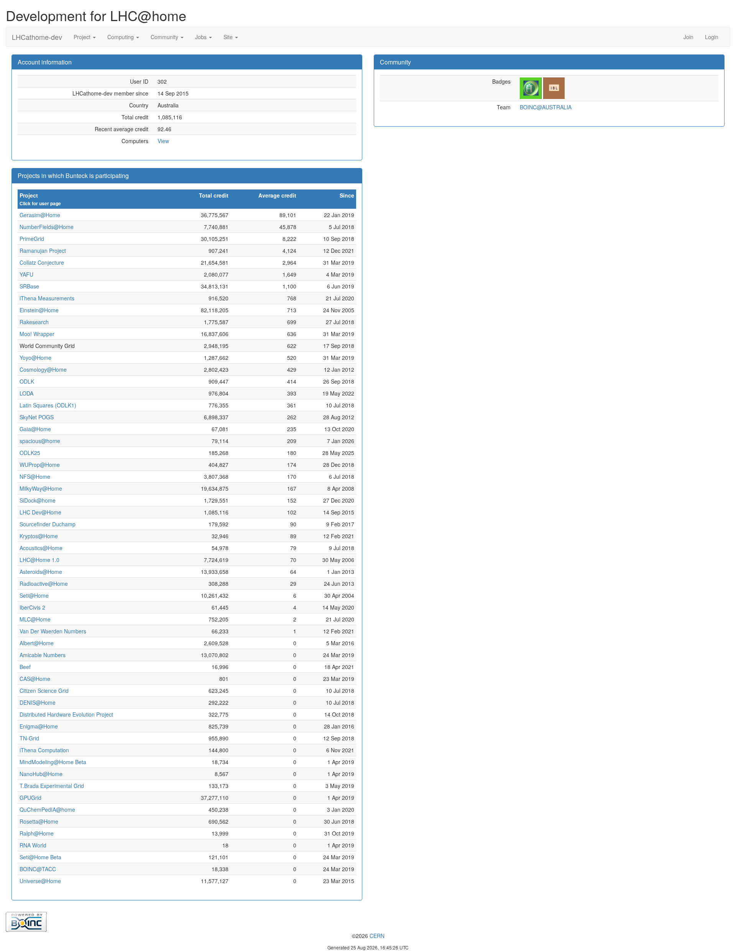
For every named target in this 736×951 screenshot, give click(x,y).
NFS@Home (35, 476)
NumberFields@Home (47, 227)
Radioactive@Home (44, 583)
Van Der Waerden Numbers (53, 631)
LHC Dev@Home (40, 512)
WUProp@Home (40, 464)
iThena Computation (44, 750)
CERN (377, 935)
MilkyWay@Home (41, 488)
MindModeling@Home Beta (53, 762)
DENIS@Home (38, 702)
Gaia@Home (35, 429)
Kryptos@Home (39, 536)
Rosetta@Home (39, 821)
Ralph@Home (37, 833)
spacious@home (40, 441)
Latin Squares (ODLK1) (48, 405)
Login (711, 37)
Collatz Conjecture (42, 262)
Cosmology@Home (43, 369)
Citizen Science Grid (44, 690)
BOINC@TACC (38, 869)
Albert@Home (37, 643)
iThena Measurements (47, 298)
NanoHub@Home (41, 774)
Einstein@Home (39, 310)
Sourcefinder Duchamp (48, 524)
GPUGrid (30, 797)
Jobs (201, 37)
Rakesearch (34, 322)
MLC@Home (35, 619)
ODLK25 (30, 453)
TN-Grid (29, 738)
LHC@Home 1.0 (39, 560)
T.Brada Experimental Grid (52, 785)
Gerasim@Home (40, 215)
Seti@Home (34, 595)
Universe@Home (40, 881)
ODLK (27, 381)
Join (688, 37)
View (163, 141)
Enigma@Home (39, 726)
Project (83, 37)
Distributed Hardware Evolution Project (66, 714)
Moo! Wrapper (37, 334)
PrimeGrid (32, 238)
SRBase (29, 286)
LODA (26, 393)
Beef (25, 667)
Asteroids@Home (41, 571)
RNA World (33, 845)
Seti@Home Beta (40, 857)
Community (165, 37)
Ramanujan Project (43, 250)
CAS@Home (35, 678)
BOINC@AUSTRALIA (546, 107)
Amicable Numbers (43, 655)
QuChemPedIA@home (47, 809)
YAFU (26, 274)
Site (228, 37)
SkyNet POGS (37, 417)
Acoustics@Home (41, 548)
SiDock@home (38, 500)
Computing (121, 37)
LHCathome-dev (37, 37)
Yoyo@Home (35, 357)
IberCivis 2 (32, 607)
